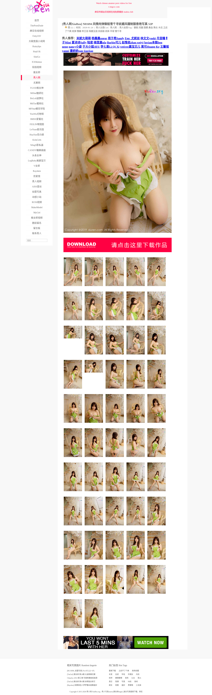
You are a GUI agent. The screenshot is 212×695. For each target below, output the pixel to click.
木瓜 (160, 27)
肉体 (107, 31)
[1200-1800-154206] (94, 492)
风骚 (141, 27)
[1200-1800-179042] (136, 492)
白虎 (117, 674)
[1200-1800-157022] (136, 458)
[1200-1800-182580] (136, 595)
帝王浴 (85, 31)
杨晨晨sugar (99, 38)
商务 (126, 678)
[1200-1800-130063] (157, 424)
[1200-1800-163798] (73, 561)
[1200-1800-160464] (115, 561)
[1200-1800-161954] (136, 355)
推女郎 (116, 692)
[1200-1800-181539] (115, 287)
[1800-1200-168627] (73, 339)
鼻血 (151, 27)
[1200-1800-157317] (94, 561)
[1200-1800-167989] (136, 561)
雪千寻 (118, 31)
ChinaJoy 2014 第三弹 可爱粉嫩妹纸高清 (82, 678)
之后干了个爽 (124, 671)
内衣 (137, 674)
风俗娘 (101, 31)
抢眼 (117, 685)
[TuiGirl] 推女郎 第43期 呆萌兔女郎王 (81, 682)
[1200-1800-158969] (115, 355)
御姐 (136, 27)
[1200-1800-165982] (73, 595)
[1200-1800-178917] (115, 595)
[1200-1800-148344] (115, 390)
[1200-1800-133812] (94, 424)
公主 (133, 678)
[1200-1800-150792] (157, 458)
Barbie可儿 (114, 42)
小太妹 (138, 685)
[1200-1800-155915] (73, 492)
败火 (139, 678)
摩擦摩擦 (118, 678)
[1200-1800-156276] (94, 458)
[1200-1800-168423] (136, 321)
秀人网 (113, 27)
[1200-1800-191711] (157, 321)
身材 (136, 682)
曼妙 (123, 685)
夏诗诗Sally (79, 42)
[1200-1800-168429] (115, 321)
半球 (112, 31)
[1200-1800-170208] (94, 287)
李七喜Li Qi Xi (110, 46)
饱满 (117, 682)
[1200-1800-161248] (136, 390)
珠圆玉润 (93, 31)
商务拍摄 (135, 671)
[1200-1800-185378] (157, 595)
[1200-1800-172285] (94, 321)
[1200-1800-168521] (94, 355)
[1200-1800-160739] (115, 424)
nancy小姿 (75, 46)
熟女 (155, 27)
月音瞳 (161, 38)
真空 (110, 682)
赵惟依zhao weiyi (132, 42)
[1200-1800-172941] (157, 526)
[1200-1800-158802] (157, 390)
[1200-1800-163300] (115, 458)
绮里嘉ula (100, 42)
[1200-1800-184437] (136, 526)
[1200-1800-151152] (73, 424)
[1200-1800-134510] (136, 424)
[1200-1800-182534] (157, 287)
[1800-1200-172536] (94, 374)
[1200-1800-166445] (73, 287)
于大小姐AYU (91, 46)
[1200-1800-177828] (73, 526)
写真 (123, 682)
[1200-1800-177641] (136, 287)
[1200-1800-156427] (157, 561)
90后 (129, 682)
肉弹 (74, 31)
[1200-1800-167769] (94, 595)
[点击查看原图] (117, 234)
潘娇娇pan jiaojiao (81, 50)
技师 (110, 678)
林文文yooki (148, 38)
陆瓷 (90, 42)
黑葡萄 (130, 685)
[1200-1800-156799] (115, 492)
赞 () (70, 27)
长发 (110, 674)
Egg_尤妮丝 (132, 38)
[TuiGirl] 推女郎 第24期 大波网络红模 (81, 674)
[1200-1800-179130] (73, 321)
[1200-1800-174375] (94, 526)
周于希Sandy (116, 38)
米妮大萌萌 (83, 38)
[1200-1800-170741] (73, 629)
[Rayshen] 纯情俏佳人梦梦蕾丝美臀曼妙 (82, 685)
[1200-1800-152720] (94, 629)
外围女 (130, 674)
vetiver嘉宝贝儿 (130, 46)
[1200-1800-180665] (157, 492)
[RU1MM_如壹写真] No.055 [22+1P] (80, 671)
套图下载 (112, 671)
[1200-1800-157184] (73, 458)
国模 (146, 27)
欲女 (110, 685)
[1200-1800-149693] (157, 355)
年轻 (123, 674)
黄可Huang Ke (150, 46)
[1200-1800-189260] (115, 526)
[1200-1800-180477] (73, 390)
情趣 (79, 31)
